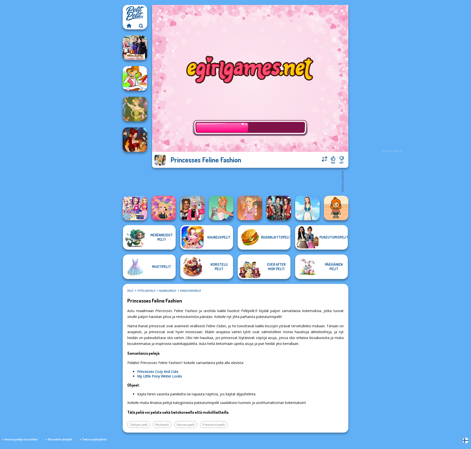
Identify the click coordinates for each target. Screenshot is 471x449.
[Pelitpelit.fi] (129, 25)
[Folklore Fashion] (307, 208)
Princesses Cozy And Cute (157, 371)
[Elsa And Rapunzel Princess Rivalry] (135, 208)
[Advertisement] (392, 78)
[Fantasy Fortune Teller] (135, 139)
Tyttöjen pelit (146, 290)
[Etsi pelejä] (141, 25)
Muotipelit (162, 424)
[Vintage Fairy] (135, 109)
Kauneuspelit (167, 290)
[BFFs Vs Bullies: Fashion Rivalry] (192, 208)
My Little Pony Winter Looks (159, 376)
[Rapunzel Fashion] (249, 208)
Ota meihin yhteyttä (60, 439)
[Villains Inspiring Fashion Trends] (135, 48)
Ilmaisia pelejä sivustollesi (21, 439)
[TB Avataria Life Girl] (336, 208)
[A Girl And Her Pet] (221, 208)
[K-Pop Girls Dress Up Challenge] (278, 208)
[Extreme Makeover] (163, 208)
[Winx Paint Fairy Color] (135, 78)
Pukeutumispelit (190, 290)
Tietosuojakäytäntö (94, 439)
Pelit (130, 290)
